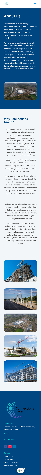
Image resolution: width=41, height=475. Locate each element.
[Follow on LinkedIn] (14, 446)
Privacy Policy (8, 459)
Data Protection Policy (11, 462)
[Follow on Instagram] (10, 446)
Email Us (6, 434)
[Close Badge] (24, 469)
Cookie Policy (8, 456)
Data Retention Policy (11, 465)
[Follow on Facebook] (5, 446)
